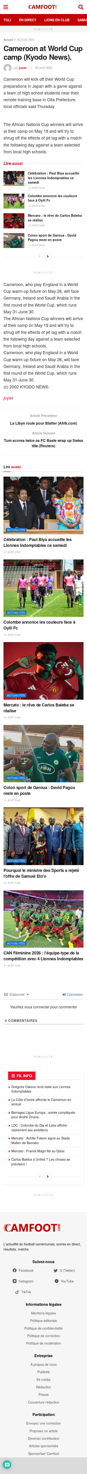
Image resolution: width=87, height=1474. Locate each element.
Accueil (8, 40)
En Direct (27, 19)
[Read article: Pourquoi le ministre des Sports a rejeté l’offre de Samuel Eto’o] (43, 836)
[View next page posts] (47, 256)
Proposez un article (43, 1431)
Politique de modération (43, 1343)
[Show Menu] (5, 7)
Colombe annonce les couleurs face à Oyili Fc (52, 198)
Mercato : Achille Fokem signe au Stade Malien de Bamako (40, 1140)
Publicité (43, 1371)
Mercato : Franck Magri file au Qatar (38, 1151)
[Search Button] (81, 7)
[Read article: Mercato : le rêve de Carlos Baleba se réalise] (13, 220)
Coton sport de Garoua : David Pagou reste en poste (52, 237)
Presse (44, 1394)
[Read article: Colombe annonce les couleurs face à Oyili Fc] (13, 201)
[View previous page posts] (39, 256)
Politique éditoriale (43, 1320)
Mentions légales (43, 1313)
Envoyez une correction (43, 1423)
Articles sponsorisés (43, 1445)
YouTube (67, 1281)
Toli (7, 19)
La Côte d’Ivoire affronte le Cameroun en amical (41, 1102)
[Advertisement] (43, 1465)
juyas (22, 67)
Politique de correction (43, 1335)
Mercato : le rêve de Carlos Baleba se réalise (55, 217)
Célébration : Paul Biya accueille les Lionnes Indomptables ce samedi (53, 178)
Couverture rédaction (43, 1402)
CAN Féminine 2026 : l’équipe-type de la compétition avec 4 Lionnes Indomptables (43, 956)
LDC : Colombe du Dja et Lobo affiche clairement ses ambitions (39, 1127)
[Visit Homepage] (43, 7)
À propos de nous (44, 1364)
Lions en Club (57, 19)
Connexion (74, 994)
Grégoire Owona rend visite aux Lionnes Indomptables (41, 1089)
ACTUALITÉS (25, 40)
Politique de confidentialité (43, 1328)
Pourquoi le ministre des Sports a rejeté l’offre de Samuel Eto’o (41, 873)
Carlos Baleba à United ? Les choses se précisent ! (40, 1161)
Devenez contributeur (43, 1438)
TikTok (26, 1291)
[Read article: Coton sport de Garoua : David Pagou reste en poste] (13, 240)
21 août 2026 (36, 187)
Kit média (43, 1379)
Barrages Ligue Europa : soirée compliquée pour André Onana (43, 1114)
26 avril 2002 (43, 67)
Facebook (26, 1270)
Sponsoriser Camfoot (43, 1453)
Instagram (26, 1281)
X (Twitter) (67, 1270)
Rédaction (43, 1387)
